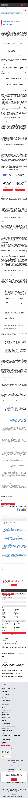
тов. (25, 4)
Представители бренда (7, 730)
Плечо (4, 615)
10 (12, 187)
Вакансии (4, 707)
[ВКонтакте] (23, 510)
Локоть (16, 612)
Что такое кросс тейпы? (8, 537)
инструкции (12, 394)
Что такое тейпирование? (9, 552)
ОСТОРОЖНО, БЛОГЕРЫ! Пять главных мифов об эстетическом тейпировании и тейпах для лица (18, 437)
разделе (19, 362)
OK (14, 779)
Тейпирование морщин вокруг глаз (11, 532)
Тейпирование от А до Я (8, 528)
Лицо (4, 609)
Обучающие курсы (6, 723)
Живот (16, 616)
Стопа (16, 617)
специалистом (18, 385)
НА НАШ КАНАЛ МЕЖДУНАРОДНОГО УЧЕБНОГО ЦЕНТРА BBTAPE (15, 408)
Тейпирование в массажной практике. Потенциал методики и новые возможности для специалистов (14, 550)
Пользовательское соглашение (8, 737)
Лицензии (4, 697)
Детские (8, 621)
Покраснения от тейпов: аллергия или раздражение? (14, 541)
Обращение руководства (7, 702)
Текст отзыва (5, 569)
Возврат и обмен (5, 718)
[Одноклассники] (25, 510)
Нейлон (22, 605)
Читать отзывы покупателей (8, 504)
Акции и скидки (5, 745)
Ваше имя (4, 560)
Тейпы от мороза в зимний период (10, 556)
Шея (4, 616)
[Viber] (19, 510)
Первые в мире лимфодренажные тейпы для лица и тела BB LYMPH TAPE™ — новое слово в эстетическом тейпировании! (14, 421)
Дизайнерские (20, 621)
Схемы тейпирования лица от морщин (11, 673)
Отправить (14, 585)
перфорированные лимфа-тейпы (19, 373)
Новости (4, 742)
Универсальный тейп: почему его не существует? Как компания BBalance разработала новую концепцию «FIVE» (14, 555)
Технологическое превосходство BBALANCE (12, 553)
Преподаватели (5, 704)
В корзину (8, 189)
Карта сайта (4, 696)
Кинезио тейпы (7, 593)
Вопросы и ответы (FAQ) (7, 722)
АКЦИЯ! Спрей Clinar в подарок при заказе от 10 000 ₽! (14, 648)
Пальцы (17, 610)
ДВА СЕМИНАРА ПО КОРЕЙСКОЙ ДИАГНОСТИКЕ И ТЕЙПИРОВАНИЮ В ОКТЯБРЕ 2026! (13, 642)
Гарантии (4, 720)
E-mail (3, 565)
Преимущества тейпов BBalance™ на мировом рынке (14, 545)
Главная (2, 7)
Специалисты (5, 705)
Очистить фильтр (14, 634)
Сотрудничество (5, 693)
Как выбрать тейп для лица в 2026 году (11, 536)
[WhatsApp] (21, 510)
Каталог (5, 5)
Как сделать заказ (6, 714)
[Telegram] (17, 510)
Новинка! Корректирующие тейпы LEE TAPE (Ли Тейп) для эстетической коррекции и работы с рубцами (13, 655)
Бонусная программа (6, 715)
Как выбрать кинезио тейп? (9, 522)
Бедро (16, 613)
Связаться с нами (5, 694)
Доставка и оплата (6, 717)
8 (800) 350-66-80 (19, 760)
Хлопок (5, 605)
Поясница (5, 610)
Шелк (14, 605)
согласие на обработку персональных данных (14, 580)
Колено (4, 612)
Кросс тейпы (20, 593)
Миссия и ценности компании (8, 688)
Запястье (17, 609)
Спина (4, 617)
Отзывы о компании (6, 689)
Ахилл (16, 615)
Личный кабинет (5, 712)
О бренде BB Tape (5, 686)
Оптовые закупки (5, 728)
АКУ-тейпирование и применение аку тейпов (13, 529)
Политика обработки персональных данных (11, 735)
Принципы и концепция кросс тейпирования (13, 538)
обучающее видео (5, 386)
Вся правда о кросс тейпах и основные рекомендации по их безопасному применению (14, 544)
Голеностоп (5, 613)
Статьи (3, 743)
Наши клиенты (5, 691)
